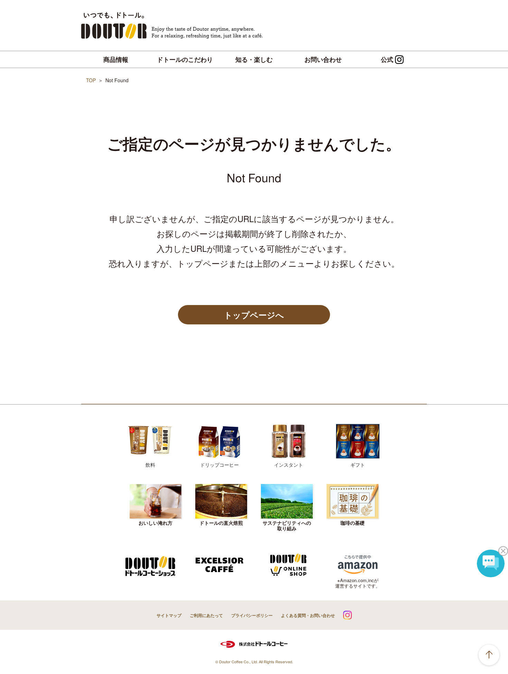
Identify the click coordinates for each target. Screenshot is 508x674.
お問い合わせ (323, 59)
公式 (387, 59)
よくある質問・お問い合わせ (308, 615)
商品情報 (115, 59)
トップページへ (254, 315)
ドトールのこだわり (185, 59)
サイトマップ (169, 615)
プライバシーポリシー (252, 615)
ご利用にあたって (206, 615)
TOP (91, 80)
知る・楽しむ (254, 59)
